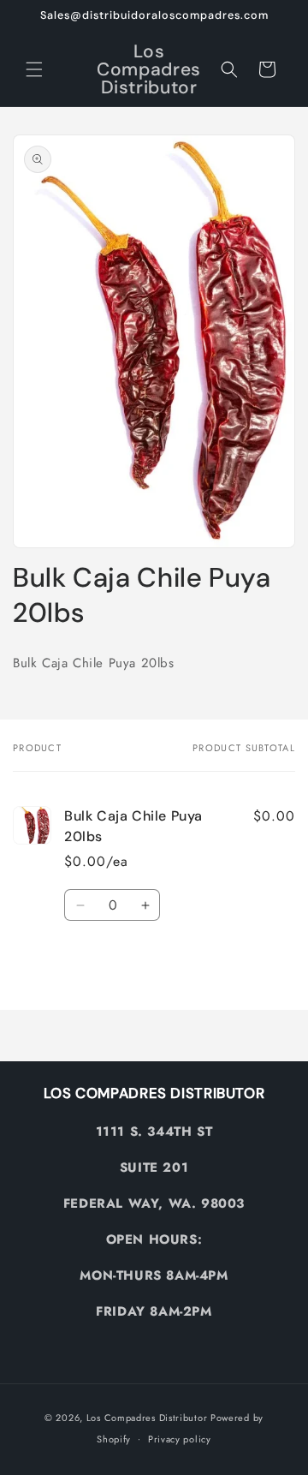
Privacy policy (179, 1439)
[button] (34, 69)
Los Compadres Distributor (147, 1417)
